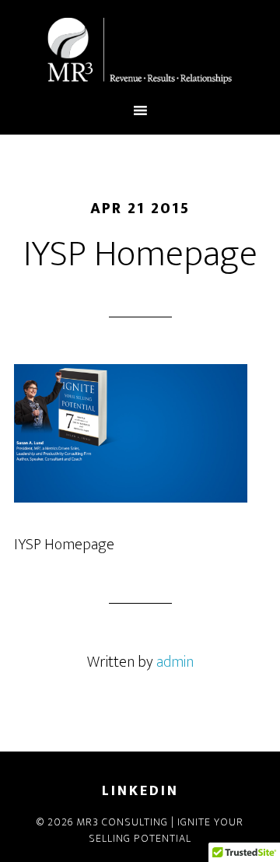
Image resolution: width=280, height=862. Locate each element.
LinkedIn (140, 791)
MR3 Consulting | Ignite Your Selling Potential (140, 50)
